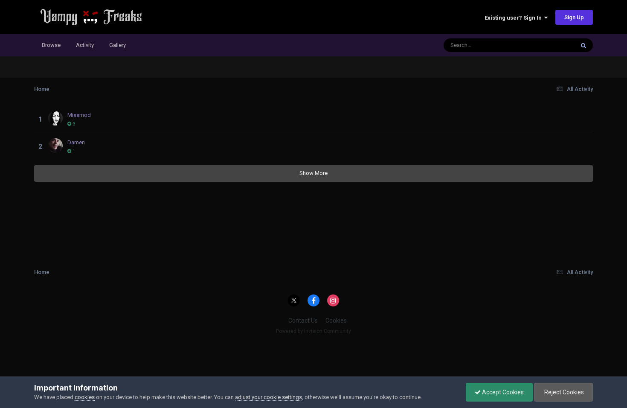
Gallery (117, 45)
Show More (313, 173)
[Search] (583, 45)
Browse (51, 45)
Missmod (79, 115)
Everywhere (549, 45)
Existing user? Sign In (514, 18)
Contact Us (303, 320)
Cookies (336, 320)
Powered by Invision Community (313, 331)
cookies (85, 397)
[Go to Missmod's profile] (55, 118)
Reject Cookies (563, 392)
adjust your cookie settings (268, 397)
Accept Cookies (502, 392)
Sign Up (574, 17)
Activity (85, 45)
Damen (76, 142)
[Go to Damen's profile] (55, 145)
